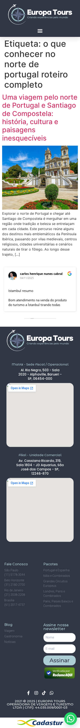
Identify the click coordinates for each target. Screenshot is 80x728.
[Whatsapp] (51, 693)
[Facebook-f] (28, 693)
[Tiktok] (44, 693)
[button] (40, 31)
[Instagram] (36, 693)
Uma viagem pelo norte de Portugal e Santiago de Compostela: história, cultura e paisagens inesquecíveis (39, 117)
